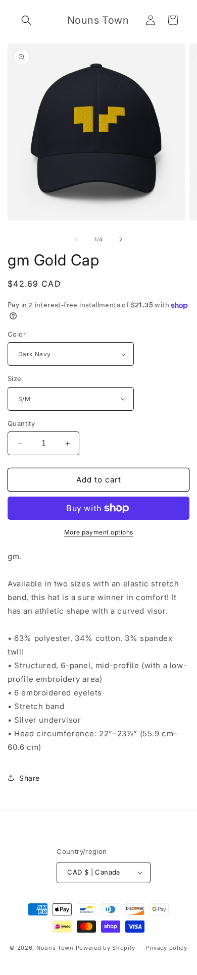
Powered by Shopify (106, 947)
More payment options (98, 532)
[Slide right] (121, 239)
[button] (26, 20)
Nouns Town (55, 947)
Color (17, 334)
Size (15, 378)
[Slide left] (76, 239)
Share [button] (29, 778)
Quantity (21, 423)
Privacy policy (166, 947)
